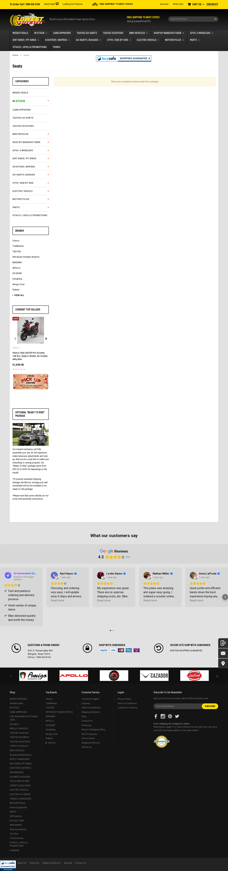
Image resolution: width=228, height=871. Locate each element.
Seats (26, 55)
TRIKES (56, 47)
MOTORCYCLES (173, 40)
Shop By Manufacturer (167, 33)
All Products (16, 816)
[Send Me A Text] (223, 643)
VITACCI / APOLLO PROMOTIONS (30, 47)
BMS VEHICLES (137, 33)
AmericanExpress (129, 650)
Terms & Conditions (91, 707)
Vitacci (15, 240)
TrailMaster (18, 246)
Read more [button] (57, 600)
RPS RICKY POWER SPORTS (25, 257)
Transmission (17, 838)
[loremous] (33, 675)
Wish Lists (178, 4)
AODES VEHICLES (18, 699)
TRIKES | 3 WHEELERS (20, 799)
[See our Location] (223, 663)
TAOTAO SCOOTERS (113, 33)
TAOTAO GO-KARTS (87, 33)
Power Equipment (18, 807)
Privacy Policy (124, 699)
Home (15, 55)
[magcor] (114, 675)
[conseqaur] (194, 675)
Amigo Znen (18, 284)
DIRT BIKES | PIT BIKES (24, 40)
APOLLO (16, 268)
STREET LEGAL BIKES (20, 785)
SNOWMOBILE (17, 772)
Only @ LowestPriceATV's (143, 19)
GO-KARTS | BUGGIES (87, 40)
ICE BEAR (17, 273)
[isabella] (74, 675)
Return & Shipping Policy (93, 729)
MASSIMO (17, 262)
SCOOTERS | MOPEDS (56, 40)
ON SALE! (14, 724)
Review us (87, 747)
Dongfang (17, 279)
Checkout (212, 4)
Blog (84, 716)
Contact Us (87, 721)
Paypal (103, 650)
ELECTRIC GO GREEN (20, 794)
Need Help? (49, 4)
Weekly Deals (20, 33)
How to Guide (88, 738)
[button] (8, 865)
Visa (113, 650)
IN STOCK (39, 33)
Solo (137, 650)
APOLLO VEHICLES (19, 728)
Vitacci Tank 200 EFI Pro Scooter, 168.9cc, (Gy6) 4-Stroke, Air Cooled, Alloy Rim (30, 356)
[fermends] (154, 675)
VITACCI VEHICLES (19, 746)
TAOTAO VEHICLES (19, 733)
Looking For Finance (72, 4)
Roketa (15, 289)
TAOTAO (16, 251)
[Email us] (223, 653)
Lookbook (14, 850)
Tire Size (14, 833)
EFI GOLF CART (17, 820)
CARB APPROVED (62, 33)
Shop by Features (18, 829)
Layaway (86, 703)
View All (19, 295)
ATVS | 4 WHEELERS (200, 33)
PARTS (193, 40)
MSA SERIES (16, 825)
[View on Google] (54, 575)
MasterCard (121, 650)
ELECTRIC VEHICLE (146, 40)
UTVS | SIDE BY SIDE (117, 40)
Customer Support (90, 699)
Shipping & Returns (91, 712)
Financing (86, 725)
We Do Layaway (89, 734)
